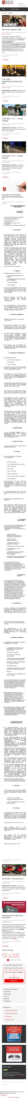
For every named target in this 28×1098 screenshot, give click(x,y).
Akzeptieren (4, 1095)
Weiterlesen (5, 59)
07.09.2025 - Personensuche (12, 879)
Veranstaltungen (6, 34)
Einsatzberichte (7, 991)
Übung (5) (8, 1016)
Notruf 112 (21, 4)
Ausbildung (6, 998)
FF (14, 9)
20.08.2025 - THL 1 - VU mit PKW (10, 955)
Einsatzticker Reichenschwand (11, 989)
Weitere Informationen (14, 1097)
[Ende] (20, 960)
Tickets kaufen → (14, 980)
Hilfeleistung (6, 125)
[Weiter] (18, 960)
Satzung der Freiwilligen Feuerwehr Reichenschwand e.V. (12, 197)
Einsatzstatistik (7, 994)
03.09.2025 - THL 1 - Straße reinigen (11, 954)
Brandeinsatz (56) (11, 1010)
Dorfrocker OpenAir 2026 (11, 30)
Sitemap (5, 1084)
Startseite (4, 13)
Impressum (23, 1082)
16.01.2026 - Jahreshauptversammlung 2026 (12, 81)
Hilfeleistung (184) (11, 1013)
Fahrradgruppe (7, 1001)
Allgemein (4, 203)
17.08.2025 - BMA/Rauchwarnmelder (11, 957)
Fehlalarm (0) (9, 1019)
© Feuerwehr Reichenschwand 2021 (10, 1082)
